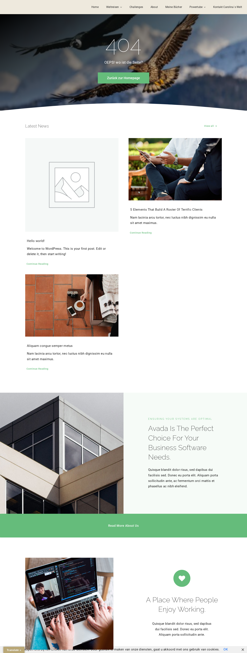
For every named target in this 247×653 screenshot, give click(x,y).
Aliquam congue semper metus (50, 346)
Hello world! (36, 241)
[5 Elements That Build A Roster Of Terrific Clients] (175, 169)
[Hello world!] (71, 185)
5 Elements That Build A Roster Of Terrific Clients (166, 209)
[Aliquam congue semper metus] (71, 305)
